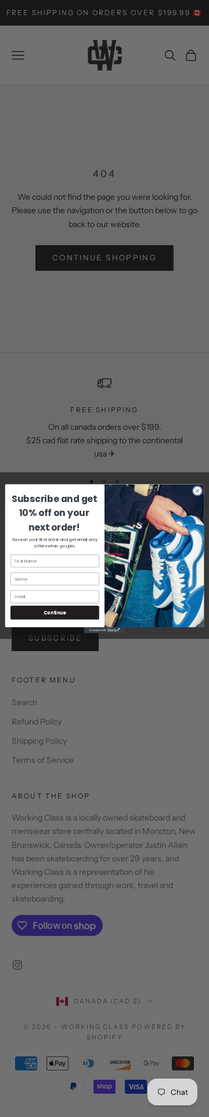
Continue (55, 612)
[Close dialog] (197, 490)
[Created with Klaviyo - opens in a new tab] (104, 630)
